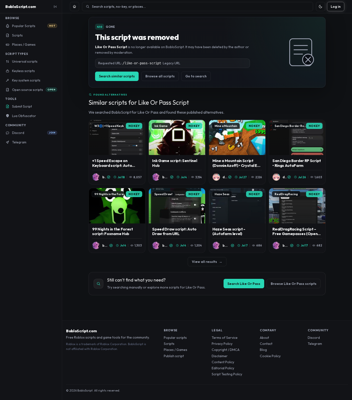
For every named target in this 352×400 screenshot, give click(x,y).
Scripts (169, 343)
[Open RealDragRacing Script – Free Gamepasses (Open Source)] (297, 220)
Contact (266, 343)
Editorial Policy (223, 368)
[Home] (74, 6)
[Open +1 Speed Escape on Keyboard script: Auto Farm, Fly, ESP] (117, 152)
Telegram (315, 343)
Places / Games (175, 350)
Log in (336, 6)
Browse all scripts (160, 76)
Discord (314, 337)
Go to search (196, 76)
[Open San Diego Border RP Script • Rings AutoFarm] (297, 152)
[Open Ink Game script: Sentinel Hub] (177, 152)
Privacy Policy (222, 343)
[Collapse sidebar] (55, 6)
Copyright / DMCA (226, 350)
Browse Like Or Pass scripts (293, 283)
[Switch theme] (320, 6)
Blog (263, 350)
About (264, 337)
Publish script (174, 356)
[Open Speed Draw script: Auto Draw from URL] (177, 220)
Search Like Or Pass (243, 283)
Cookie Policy (270, 356)
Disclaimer (220, 356)
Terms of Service (225, 337)
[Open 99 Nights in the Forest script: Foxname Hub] (117, 220)
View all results (207, 261)
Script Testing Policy (227, 374)
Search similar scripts (117, 76)
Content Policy (223, 362)
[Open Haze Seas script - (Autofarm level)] (237, 220)
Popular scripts (175, 337)
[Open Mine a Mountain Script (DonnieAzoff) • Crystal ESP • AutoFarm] (237, 152)
